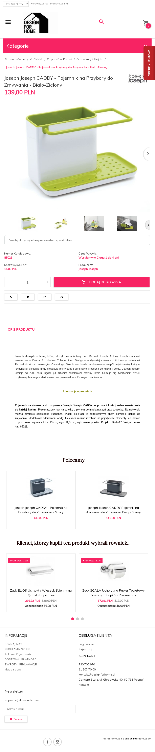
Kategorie (17, 46)
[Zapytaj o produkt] (44, 297)
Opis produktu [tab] (21, 329)
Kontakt (84, 684)
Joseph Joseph (88, 269)
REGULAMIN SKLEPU (18, 649)
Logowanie (86, 644)
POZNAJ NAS (13, 644)
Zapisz (17, 719)
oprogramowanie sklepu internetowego (127, 738)
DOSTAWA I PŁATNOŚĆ (21, 659)
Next (147, 225)
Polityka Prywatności (18, 654)
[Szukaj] (101, 23)
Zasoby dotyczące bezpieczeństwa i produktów (40, 240)
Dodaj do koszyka (42, 524)
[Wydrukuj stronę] (61, 297)
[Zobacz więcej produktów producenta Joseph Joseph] (138, 78)
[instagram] (57, 742)
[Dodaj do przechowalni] (27, 297)
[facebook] (47, 742)
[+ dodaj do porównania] (10, 297)
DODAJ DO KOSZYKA (105, 282)
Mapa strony (13, 669)
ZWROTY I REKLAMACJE (21, 664)
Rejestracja (86, 649)
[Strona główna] (40, 23)
